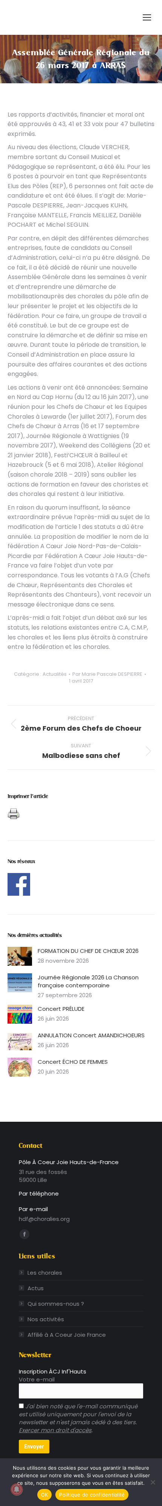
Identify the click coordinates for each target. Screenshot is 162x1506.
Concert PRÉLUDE (61, 1009)
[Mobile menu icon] (146, 17)
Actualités (55, 674)
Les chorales (45, 1273)
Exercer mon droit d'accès (55, 1430)
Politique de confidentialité (92, 1495)
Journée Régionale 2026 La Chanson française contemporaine (88, 981)
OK (44, 1495)
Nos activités (46, 1319)
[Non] (152, 1482)
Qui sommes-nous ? (56, 1304)
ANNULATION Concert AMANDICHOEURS (91, 1035)
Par (107, 674)
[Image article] (20, 956)
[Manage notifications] (17, 1489)
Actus (36, 1288)
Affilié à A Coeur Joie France (67, 1335)
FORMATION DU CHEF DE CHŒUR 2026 (88, 951)
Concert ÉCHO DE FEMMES (73, 1062)
